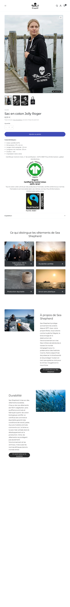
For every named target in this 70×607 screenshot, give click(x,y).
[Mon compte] (60, 5)
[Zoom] (60, 17)
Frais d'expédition (17, 120)
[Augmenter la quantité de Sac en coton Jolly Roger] (12, 127)
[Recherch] (57, 5)
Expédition (8, 216)
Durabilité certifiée (46, 264)
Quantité (7, 123)
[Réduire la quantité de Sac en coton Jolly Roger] (6, 127)
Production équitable (15, 292)
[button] (50, 370)
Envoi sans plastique (47, 292)
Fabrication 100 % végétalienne (19, 264)
